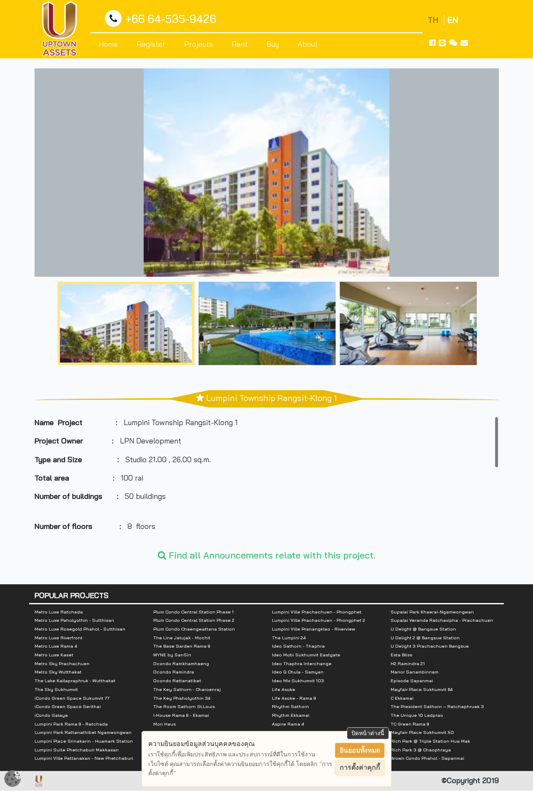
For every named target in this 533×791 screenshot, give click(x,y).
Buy (272, 43)
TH (434, 20)
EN (453, 20)
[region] (267, 478)
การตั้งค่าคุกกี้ (360, 767)
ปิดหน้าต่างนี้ (367, 733)
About (308, 43)
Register (151, 43)
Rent (240, 43)
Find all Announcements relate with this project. (271, 555)
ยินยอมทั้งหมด (360, 750)
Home (108, 43)
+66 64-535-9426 (170, 19)
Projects (198, 43)
